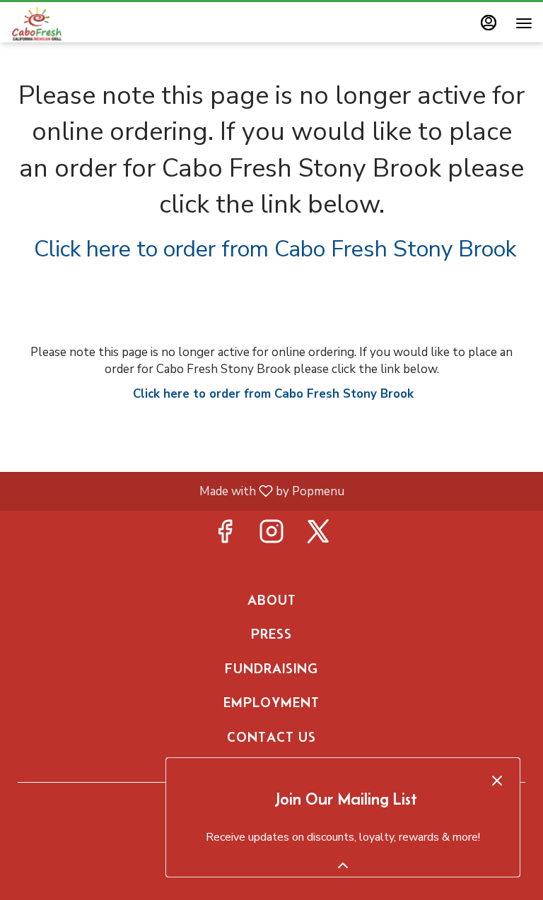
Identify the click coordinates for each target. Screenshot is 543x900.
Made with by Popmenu (177, 490)
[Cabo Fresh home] (74, 23)
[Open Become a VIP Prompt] (342, 865)
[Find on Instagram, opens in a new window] (271, 536)
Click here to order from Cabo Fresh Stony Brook (275, 249)
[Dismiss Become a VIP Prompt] (497, 781)
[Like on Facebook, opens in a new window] (225, 536)
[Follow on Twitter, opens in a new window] (318, 536)
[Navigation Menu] (523, 23)
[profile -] (488, 22)
